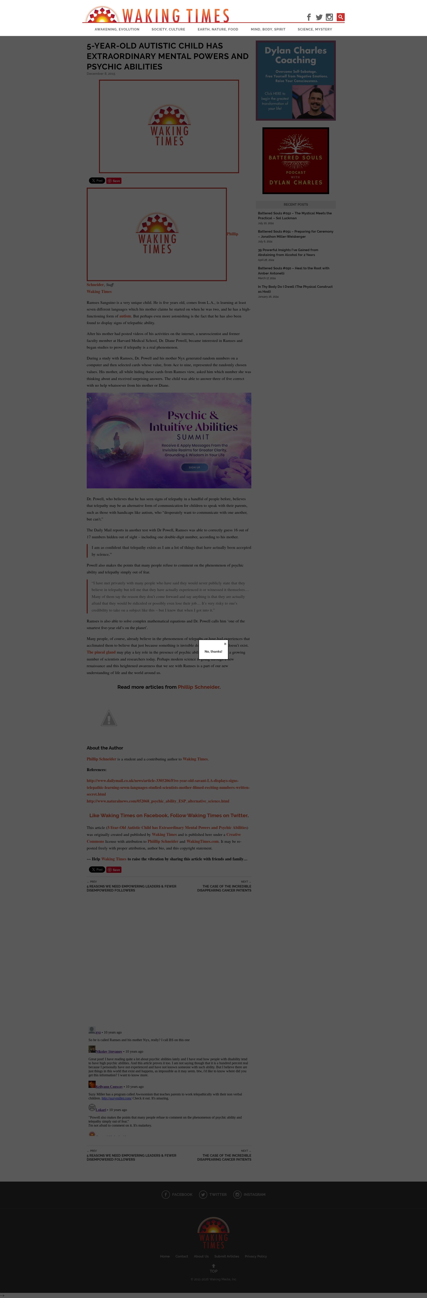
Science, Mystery (315, 29)
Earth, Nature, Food (218, 29)
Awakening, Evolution (117, 29)
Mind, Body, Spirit (268, 29)
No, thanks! (213, 652)
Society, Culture (168, 29)
